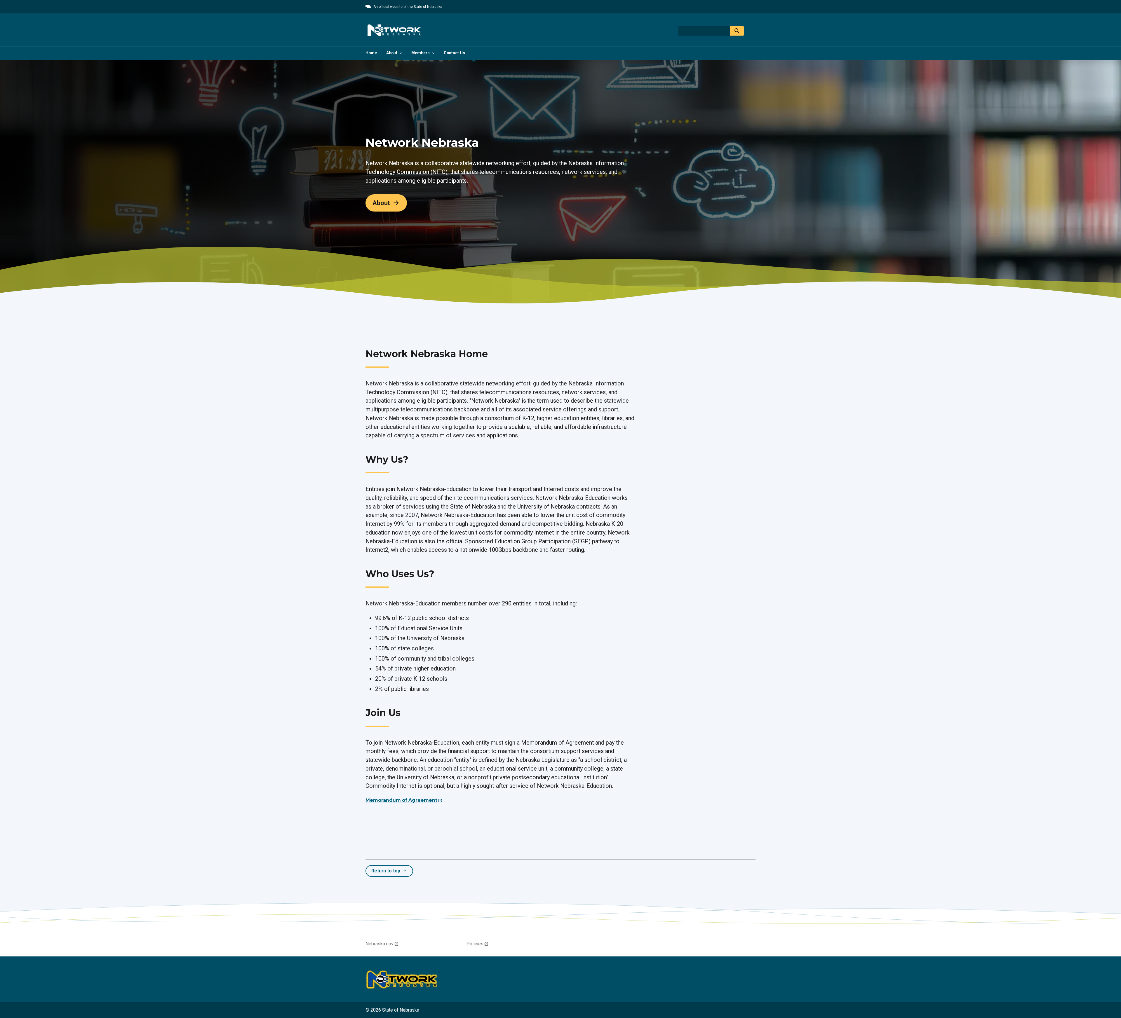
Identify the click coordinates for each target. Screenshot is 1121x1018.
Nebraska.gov (379, 944)
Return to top (385, 871)
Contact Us (454, 52)
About (381, 203)
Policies (474, 944)
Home (371, 52)
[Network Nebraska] (393, 30)
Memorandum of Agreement (401, 800)
